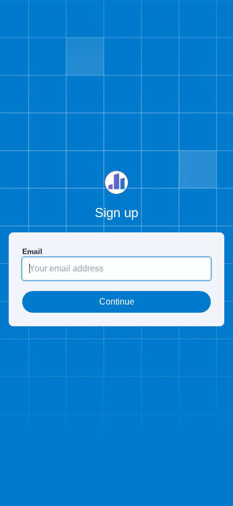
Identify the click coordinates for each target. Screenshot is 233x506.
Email (32, 251)
